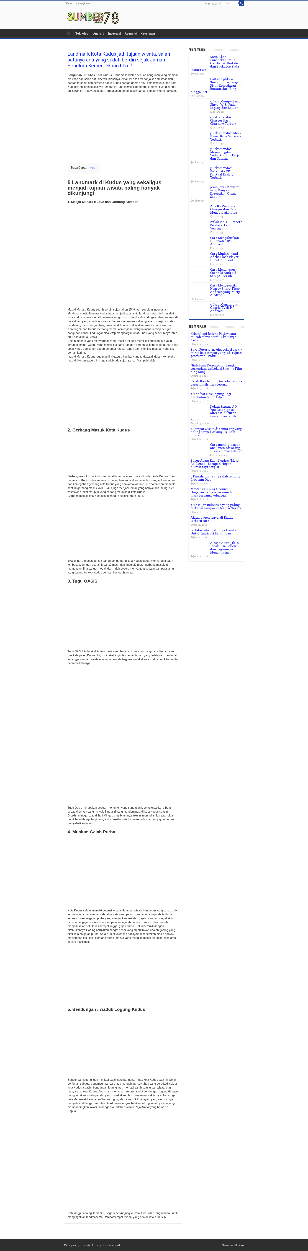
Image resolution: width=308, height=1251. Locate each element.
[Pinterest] (212, 3)
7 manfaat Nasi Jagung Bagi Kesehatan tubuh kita (211, 395)
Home (68, 33)
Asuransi (131, 33)
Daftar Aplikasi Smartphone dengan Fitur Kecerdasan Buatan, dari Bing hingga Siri (216, 85)
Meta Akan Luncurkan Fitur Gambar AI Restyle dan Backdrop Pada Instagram (215, 63)
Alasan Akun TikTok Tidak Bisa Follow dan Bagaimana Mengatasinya (225, 547)
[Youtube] (216, 3)
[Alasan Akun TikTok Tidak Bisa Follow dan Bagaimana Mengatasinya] (199, 547)
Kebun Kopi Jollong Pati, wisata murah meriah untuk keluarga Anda (213, 336)
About (69, 3)
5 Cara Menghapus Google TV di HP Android (224, 307)
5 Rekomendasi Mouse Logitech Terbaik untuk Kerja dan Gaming (225, 154)
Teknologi (82, 33)
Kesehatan (148, 33)
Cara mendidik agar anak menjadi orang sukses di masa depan (226, 447)
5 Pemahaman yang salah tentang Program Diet (215, 478)
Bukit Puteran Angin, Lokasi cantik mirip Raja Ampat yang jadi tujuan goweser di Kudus (216, 352)
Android (98, 33)
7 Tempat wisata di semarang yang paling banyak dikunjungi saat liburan (216, 432)
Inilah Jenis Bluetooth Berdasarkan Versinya (226, 225)
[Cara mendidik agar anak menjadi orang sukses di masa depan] (199, 449)
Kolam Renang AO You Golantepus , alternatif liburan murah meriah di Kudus (214, 412)
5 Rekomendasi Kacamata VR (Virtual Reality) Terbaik (222, 173)
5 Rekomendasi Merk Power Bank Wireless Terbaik (225, 136)
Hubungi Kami (83, 3)
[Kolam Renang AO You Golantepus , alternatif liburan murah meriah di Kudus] (199, 411)
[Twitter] (209, 3)
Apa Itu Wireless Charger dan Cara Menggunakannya (223, 209)
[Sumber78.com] (93, 17)
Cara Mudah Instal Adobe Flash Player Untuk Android (224, 256)
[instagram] (220, 3)
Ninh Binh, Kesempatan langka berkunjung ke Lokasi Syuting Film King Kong (216, 368)
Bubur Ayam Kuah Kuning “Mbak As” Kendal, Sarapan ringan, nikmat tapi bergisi (215, 463)
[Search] (241, 3)
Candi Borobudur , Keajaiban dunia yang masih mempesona (216, 382)
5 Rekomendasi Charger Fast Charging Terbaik (223, 120)
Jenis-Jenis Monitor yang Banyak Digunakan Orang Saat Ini (224, 192)
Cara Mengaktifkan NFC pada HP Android (224, 241)
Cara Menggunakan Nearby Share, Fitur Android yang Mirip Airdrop (225, 290)
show (92, 167)
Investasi (114, 33)
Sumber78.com (233, 1245)
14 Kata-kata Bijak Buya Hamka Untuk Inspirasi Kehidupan (214, 531)
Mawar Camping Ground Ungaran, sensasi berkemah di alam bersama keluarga (213, 492)
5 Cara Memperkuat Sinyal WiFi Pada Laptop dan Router (225, 104)
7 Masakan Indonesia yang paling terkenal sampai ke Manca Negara (216, 506)
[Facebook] (206, 3)
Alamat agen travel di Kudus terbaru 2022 (212, 519)
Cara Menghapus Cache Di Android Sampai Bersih (223, 272)
